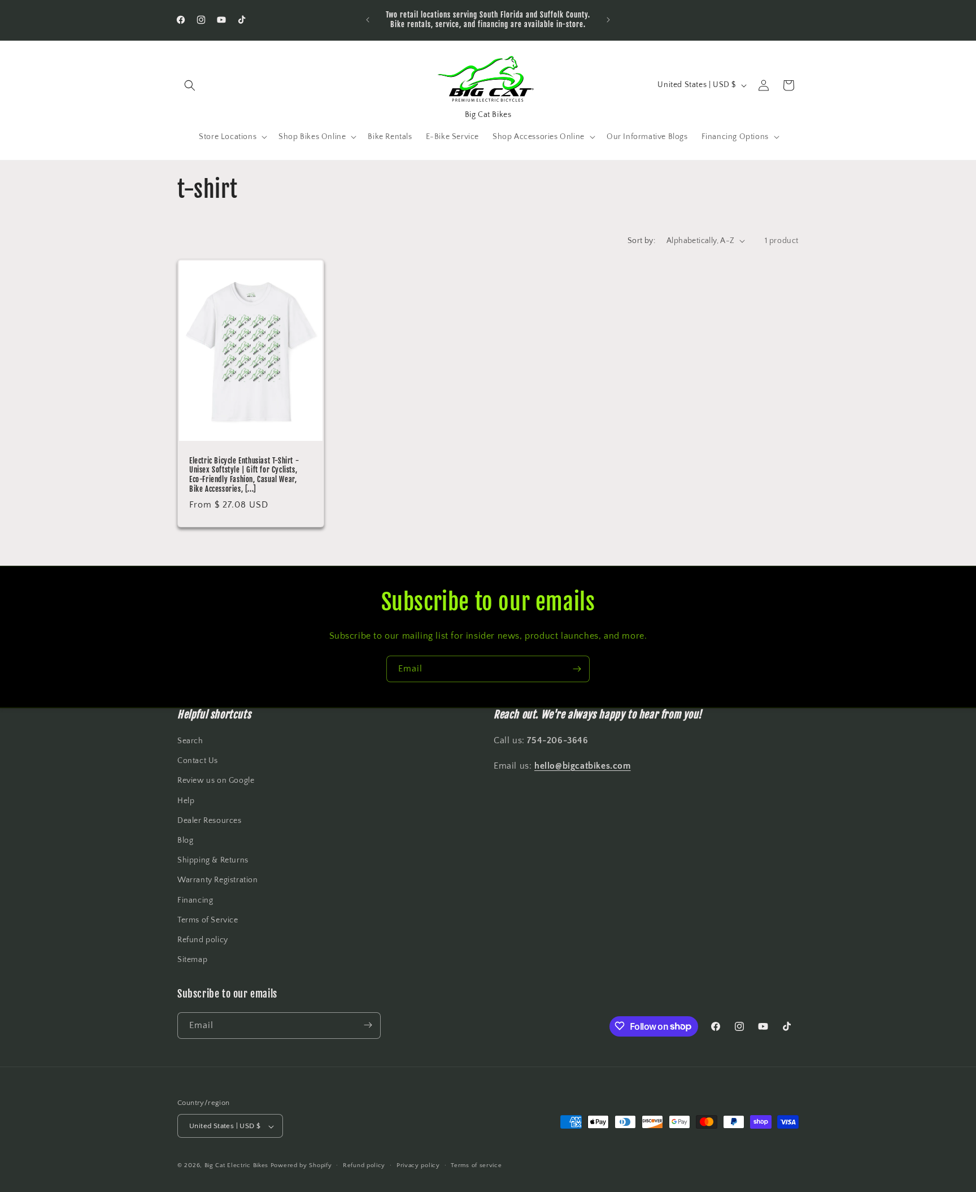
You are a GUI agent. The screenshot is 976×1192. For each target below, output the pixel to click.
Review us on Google (215, 781)
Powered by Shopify (301, 1166)
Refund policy (202, 939)
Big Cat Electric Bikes (237, 1166)
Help (185, 800)
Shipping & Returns (213, 860)
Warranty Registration (217, 880)
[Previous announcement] (367, 20)
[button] (189, 85)
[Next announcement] (608, 20)
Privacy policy (418, 1165)
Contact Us (197, 761)
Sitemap (192, 960)
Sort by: (641, 240)
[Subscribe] (576, 669)
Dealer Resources (209, 820)
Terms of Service (207, 920)
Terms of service (476, 1165)
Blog (185, 840)
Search (190, 740)
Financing (195, 900)
